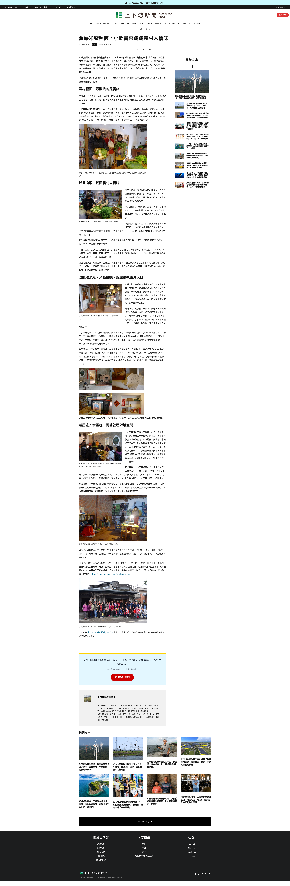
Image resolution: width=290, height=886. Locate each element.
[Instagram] (199, 874)
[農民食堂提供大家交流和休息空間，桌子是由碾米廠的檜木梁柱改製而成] (100, 433)
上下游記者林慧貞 (84, 44)
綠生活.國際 (182, 23)
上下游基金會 (36, 7)
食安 (122, 23)
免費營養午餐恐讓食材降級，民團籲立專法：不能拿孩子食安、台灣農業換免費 (197, 165)
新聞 (144, 844)
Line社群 (191, 844)
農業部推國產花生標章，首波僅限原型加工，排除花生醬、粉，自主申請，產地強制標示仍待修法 (197, 126)
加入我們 (101, 852)
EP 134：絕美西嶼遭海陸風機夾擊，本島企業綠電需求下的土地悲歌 (197, 146)
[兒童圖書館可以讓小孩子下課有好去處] (113, 540)
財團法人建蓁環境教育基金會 (100, 632)
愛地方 (134, 23)
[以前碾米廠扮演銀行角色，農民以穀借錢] (128, 389)
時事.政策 (115, 23)
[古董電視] (95, 414)
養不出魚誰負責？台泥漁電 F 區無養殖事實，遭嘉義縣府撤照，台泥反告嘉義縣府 (196, 762)
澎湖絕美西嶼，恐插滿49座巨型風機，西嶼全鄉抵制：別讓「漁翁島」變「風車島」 (94, 804)
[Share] (137, 50)
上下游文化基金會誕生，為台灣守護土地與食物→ (145, 3)
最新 (91, 23)
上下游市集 (24, 7)
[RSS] (206, 874)
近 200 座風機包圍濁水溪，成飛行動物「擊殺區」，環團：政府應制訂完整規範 (196, 106)
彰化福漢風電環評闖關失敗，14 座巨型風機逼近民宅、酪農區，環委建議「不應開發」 (128, 805)
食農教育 (158, 23)
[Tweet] (144, 50)
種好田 (141, 23)
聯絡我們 (101, 848)
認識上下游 (48, 7)
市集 (144, 848)
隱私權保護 (101, 860)
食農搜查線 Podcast (144, 856)
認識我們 (101, 844)
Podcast (197, 23)
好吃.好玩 (149, 23)
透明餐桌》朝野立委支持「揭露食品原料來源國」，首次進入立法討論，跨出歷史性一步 (197, 115)
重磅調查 (106, 23)
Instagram (191, 856)
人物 (164, 23)
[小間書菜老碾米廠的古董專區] (128, 414)
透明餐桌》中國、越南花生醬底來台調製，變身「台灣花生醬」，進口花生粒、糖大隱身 (197, 137)
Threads (191, 848)
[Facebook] (195, 874)
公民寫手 (58, 7)
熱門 (97, 23)
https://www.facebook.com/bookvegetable (110, 574)
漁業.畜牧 (172, 23)
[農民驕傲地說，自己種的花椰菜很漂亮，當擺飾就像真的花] (100, 191)
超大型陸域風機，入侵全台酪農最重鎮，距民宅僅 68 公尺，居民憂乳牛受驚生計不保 (196, 800)
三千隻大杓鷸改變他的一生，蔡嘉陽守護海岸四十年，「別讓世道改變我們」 (197, 156)
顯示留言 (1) (143, 821)
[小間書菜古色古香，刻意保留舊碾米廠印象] (100, 285)
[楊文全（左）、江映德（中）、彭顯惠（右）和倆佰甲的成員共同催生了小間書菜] (113, 169)
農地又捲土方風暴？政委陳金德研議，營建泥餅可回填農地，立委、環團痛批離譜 (197, 185)
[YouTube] (202, 874)
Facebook (191, 852)
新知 (127, 23)
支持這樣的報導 (122, 677)
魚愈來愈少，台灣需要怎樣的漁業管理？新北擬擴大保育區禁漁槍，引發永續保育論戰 (197, 175)
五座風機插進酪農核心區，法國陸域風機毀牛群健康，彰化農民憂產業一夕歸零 (162, 801)
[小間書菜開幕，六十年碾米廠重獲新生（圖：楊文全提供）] (113, 622)
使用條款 (101, 856)
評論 (189, 23)
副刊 (144, 852)
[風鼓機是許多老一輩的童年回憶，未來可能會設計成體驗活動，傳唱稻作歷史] (95, 389)
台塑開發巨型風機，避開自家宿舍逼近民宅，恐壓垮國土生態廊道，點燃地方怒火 (190, 97)
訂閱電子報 (71, 7)
